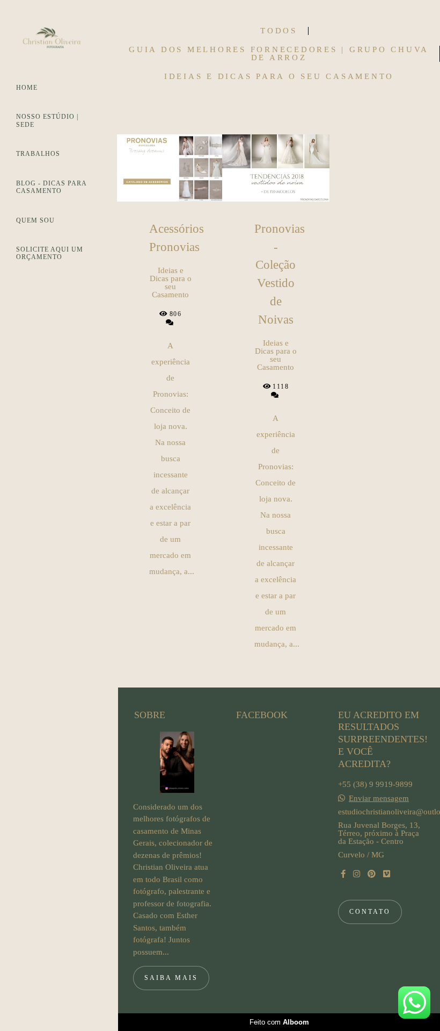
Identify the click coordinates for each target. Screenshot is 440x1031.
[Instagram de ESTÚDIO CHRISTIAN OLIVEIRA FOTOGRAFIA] (356, 874)
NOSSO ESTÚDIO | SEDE (47, 120)
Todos (278, 31)
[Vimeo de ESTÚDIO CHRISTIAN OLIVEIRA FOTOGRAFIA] (386, 874)
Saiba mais (171, 978)
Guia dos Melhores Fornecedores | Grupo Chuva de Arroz (279, 54)
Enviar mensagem (379, 798)
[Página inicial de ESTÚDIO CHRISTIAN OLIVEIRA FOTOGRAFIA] (59, 41)
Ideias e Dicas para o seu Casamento (279, 77)
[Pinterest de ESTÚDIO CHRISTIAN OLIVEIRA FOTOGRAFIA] (372, 874)
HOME (27, 87)
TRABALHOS (38, 153)
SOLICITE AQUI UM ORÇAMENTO (49, 253)
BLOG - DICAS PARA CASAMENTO (51, 187)
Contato (370, 911)
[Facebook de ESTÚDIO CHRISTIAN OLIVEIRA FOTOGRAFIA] (343, 874)
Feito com (279, 1022)
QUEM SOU (35, 220)
